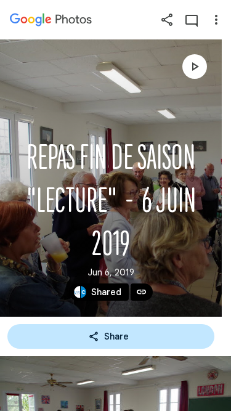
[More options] (216, 19)
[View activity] (191, 19)
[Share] (167, 19)
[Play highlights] (194, 66)
